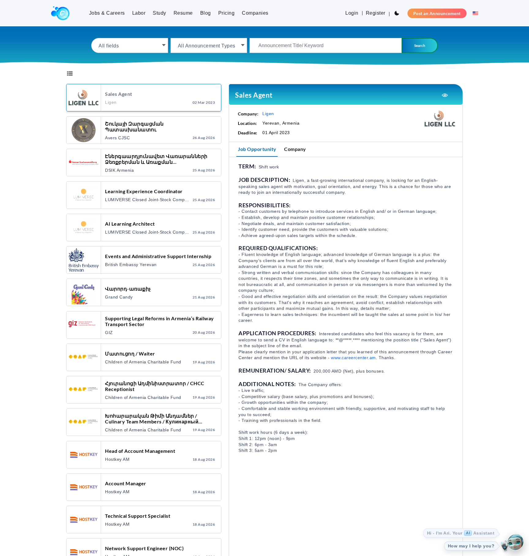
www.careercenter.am (353, 357)
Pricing (226, 13)
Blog (205, 13)
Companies (255, 13)
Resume (183, 13)
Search (419, 45)
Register (375, 13)
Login (351, 13)
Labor (139, 13)
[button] (473, 13)
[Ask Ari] (515, 542)
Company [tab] (295, 149)
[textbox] (130, 45)
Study (159, 13)
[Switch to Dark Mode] (397, 13)
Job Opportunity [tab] (257, 149)
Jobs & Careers (107, 13)
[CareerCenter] (60, 13)
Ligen (268, 113)
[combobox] (129, 45)
